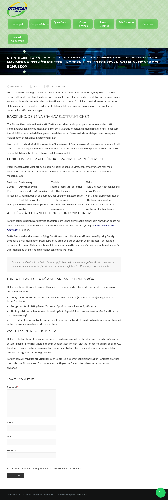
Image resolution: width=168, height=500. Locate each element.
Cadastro (147, 24)
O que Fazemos (83, 24)
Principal (18, 24)
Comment (12, 387)
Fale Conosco (126, 22)
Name (10, 422)
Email (10, 436)
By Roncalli (37, 86)
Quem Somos (61, 22)
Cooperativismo (39, 24)
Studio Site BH (81, 494)
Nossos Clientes (104, 24)
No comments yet (58, 86)
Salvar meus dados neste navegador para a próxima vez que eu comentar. (44, 468)
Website (11, 450)
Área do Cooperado (17, 39)
